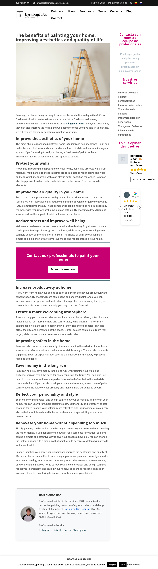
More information (63, 269)
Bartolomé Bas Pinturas (77, 509)
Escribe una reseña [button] (144, 179)
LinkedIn (57, 530)
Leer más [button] (128, 220)
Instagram (44, 530)
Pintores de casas (128, 92)
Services (85, 11)
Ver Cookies (133, 564)
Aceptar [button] (112, 565)
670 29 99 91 (24, 3)
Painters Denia (98, 3)
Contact (56, 18)
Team (102, 11)
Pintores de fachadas (130, 105)
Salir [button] (123, 565)
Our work (116, 11)
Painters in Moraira (117, 3)
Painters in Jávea (63, 11)
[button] (139, 207)
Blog (129, 11)
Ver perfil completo (75, 530)
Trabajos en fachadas (130, 126)
